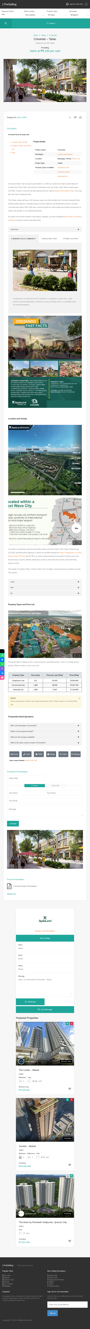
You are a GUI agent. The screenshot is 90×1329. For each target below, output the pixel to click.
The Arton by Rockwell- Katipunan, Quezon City (43, 1222)
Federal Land (54, 1286)
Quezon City (9, 1280)
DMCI (51, 1284)
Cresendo (53, 35)
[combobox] (33, 15)
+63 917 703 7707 (76, 4)
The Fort (7, 1275)
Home (35, 35)
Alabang (7, 1286)
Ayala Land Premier (56, 1280)
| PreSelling (9, 4)
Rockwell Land (30, 1214)
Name (20, 945)
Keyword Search (8, 11)
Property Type (52, 11)
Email (20, 955)
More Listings (45, 938)
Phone (20, 966)
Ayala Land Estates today (64, 191)
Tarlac (43, 35)
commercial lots (64, 172)
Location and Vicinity (19, 142)
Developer (73, 11)
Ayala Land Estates (65, 154)
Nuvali (6, 1282)
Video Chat (55, 785)
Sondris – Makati (27, 1146)
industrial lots (63, 176)
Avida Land (53, 1275)
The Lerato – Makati (29, 1070)
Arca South (8, 1284)
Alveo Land (29, 1061)
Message (21, 976)
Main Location (29, 11)
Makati (6, 1278)
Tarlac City (76, 159)
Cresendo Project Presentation (25, 886)
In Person (34, 785)
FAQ (13, 153)
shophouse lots (63, 167)
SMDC (51, 1282)
